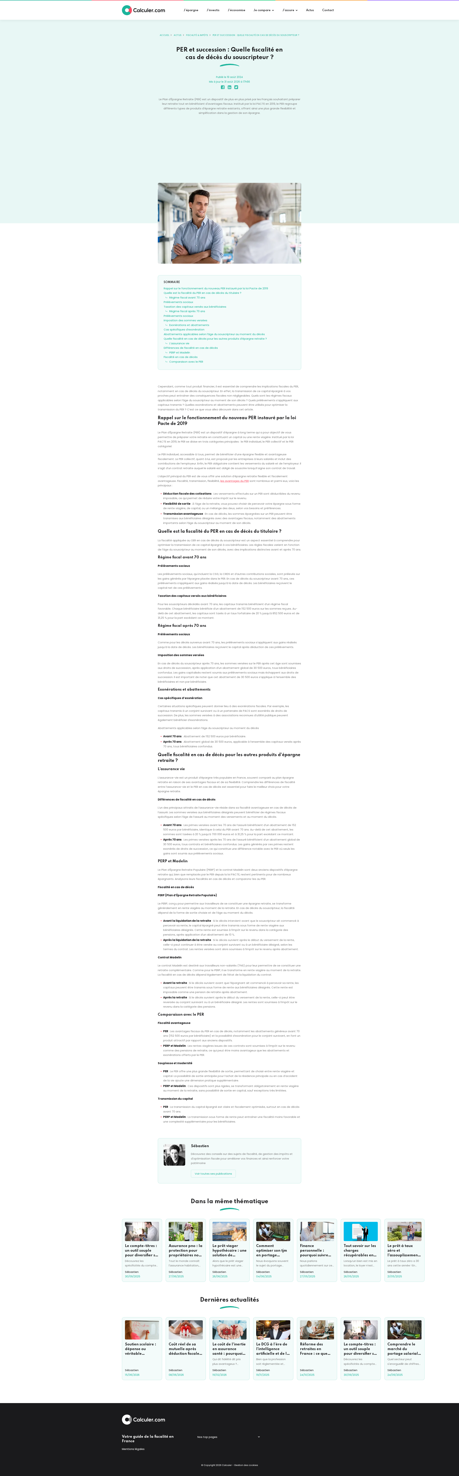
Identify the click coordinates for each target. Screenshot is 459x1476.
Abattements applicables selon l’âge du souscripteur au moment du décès (214, 334)
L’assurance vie (179, 343)
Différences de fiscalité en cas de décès (191, 348)
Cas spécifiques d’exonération (184, 329)
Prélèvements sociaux (178, 302)
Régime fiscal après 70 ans (187, 311)
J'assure (288, 10)
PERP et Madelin (179, 352)
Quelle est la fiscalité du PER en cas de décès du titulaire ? (202, 293)
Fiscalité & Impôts (197, 35)
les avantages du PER (234, 481)
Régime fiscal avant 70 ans (187, 297)
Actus (178, 35)
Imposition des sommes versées (185, 320)
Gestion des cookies (246, 1465)
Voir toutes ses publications (213, 1174)
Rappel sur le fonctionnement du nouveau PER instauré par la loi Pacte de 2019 (216, 288)
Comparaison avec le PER (186, 362)
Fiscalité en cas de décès (181, 357)
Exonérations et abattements (189, 325)
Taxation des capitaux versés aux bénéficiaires (195, 307)
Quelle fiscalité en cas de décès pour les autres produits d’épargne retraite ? (215, 339)
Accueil (164, 35)
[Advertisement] (229, 149)
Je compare (262, 10)
